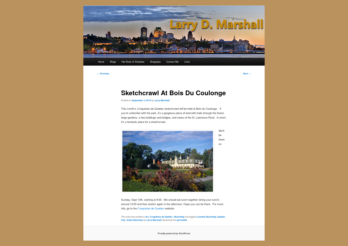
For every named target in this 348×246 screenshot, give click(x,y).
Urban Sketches (134, 220)
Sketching (179, 216)
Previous (103, 73)
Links (187, 61)
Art (147, 216)
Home (101, 61)
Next (247, 73)
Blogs (113, 61)
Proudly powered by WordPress (174, 233)
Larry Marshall (161, 100)
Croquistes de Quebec (151, 208)
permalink (182, 220)
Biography (155, 61)
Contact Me (172, 61)
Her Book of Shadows (133, 61)
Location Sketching (206, 216)
